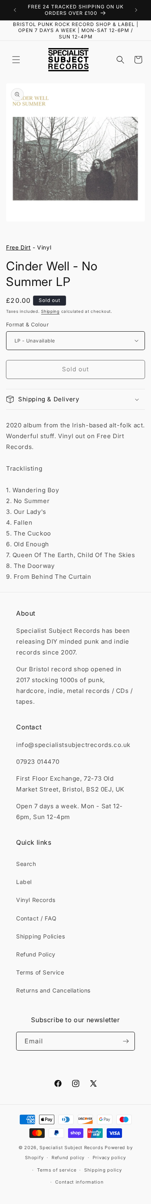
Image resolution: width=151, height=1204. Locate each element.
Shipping (50, 311)
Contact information (79, 1182)
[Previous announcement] (15, 10)
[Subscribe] (125, 1041)
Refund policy (68, 1157)
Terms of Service (40, 972)
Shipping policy (103, 1170)
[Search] (120, 59)
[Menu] (16, 59)
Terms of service (56, 1170)
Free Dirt (18, 247)
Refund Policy (36, 954)
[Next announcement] (136, 10)
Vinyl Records (36, 899)
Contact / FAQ (36, 918)
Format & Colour (27, 324)
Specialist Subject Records (71, 1147)
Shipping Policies (40, 936)
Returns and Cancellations (53, 990)
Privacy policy (109, 1157)
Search (26, 863)
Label (24, 881)
